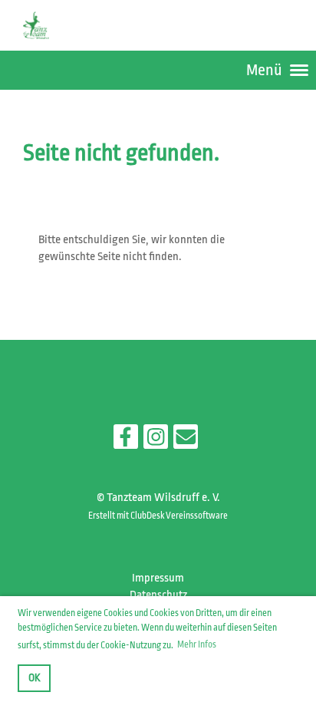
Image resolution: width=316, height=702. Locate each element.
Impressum (158, 578)
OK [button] (34, 678)
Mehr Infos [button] (196, 644)
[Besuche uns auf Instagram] (155, 441)
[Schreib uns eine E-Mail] (185, 441)
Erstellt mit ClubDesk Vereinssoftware (158, 515)
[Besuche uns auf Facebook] (126, 441)
